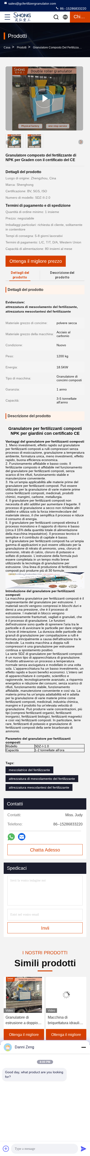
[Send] (83, 1149)
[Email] (22, 837)
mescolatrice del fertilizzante (29, 770)
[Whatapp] (11, 837)
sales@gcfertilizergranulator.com (32, 3)
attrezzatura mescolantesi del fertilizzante (39, 787)
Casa (7, 47)
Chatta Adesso (45, 849)
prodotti (22, 47)
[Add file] (6, 1149)
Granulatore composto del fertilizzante (58, 47)
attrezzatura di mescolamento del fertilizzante (42, 779)
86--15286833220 (72, 8)
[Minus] (83, 1047)
